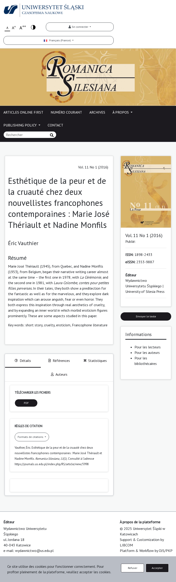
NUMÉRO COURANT (66, 112)
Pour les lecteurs (148, 347)
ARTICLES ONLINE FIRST (23, 112)
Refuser (132, 568)
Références (61, 360)
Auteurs (61, 374)
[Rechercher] (52, 135)
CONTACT (55, 125)
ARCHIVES (97, 112)
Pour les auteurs (147, 352)
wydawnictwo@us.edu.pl (34, 550)
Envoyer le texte (146, 316)
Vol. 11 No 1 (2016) (93, 167)
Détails (25, 360)
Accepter (157, 568)
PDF (26, 403)
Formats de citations (31, 437)
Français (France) (59, 40)
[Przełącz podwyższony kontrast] (33, 27)
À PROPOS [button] (121, 112)
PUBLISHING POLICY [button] (20, 125)
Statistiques (97, 360)
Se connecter (80, 26)
